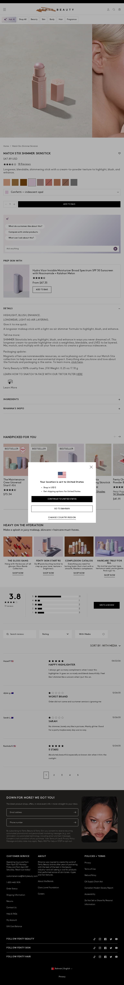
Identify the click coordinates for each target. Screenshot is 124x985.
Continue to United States (62, 499)
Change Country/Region (62, 517)
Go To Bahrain (62, 509)
